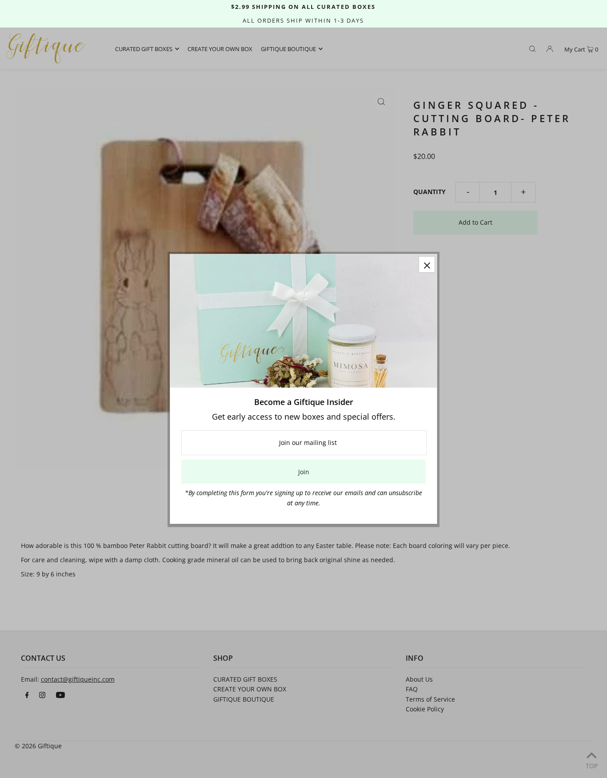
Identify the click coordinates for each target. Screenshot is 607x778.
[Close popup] (427, 264)
